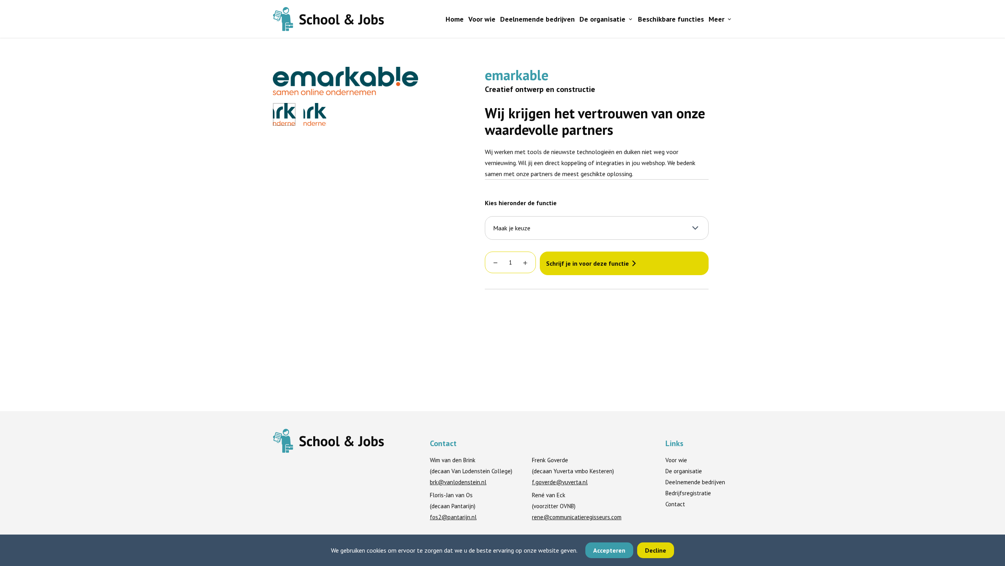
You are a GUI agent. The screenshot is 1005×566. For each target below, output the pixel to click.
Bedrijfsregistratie (688, 493)
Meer (716, 19)
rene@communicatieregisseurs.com (576, 517)
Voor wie (481, 19)
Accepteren (609, 550)
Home (455, 19)
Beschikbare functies (671, 19)
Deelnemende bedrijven (537, 19)
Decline (655, 550)
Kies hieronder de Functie (521, 202)
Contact (675, 504)
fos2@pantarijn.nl (453, 517)
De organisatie (602, 19)
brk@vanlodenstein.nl (458, 482)
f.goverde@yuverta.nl (560, 482)
